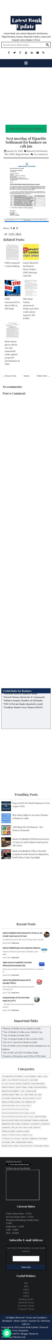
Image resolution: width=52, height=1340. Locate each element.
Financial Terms (26, 1302)
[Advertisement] (26, 6)
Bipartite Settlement (37, 151)
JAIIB (23, 1102)
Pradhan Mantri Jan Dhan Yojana (15, 1109)
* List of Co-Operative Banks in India (19, 1042)
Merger (29, 1102)
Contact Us (34, 1320)
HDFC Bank (29, 1095)
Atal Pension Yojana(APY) (18, 1080)
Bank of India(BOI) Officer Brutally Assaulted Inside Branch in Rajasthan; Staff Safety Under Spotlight (30, 854)
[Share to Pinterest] (20, 234)
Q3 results (45, 1124)
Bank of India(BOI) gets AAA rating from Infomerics (22, 948)
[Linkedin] (31, 52)
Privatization (7, 1120)
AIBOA (45, 1076)
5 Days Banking (30, 1076)
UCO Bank (6, 1142)
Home (26, 375)
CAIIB (22, 1091)
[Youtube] (26, 52)
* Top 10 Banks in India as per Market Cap (22, 1031)
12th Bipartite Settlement (12, 1076)
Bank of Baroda (8, 1087)
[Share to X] (15, 234)
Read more (15, 943)
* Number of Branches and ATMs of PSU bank (23, 1056)
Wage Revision (22, 154)
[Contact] (37, 52)
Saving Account (22, 1131)
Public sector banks (23, 1120)
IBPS (39, 1095)
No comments (41, 154)
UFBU (11, 154)
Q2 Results (35, 1124)
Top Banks (43, 1139)
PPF (34, 1102)
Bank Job (26, 1084)
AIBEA (39, 1076)
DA (22, 1095)
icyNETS (15, 1333)
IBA (6, 154)
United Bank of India (10, 1146)
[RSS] (43, 52)
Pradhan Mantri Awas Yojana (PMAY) (23, 699)
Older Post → (43, 375)
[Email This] (10, 234)
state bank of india (41, 1146)
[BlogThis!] (12, 234)
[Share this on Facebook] (11, 228)
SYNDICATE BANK (8, 1131)
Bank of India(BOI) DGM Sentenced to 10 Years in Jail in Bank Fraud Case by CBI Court (30, 842)
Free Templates (20, 1330)
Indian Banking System (31, 1098)
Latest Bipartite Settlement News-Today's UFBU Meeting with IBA (30, 269)
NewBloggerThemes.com (13, 1336)
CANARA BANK (30, 1091)
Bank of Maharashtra (38, 1087)
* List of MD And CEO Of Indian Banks (20, 1052)
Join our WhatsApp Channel (26, 128)
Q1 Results (25, 1124)
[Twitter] (14, 52)
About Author (20, 1320)
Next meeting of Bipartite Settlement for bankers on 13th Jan (26, 142)
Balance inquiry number (12, 1084)
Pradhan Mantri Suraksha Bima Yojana (18, 1117)
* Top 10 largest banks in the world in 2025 (22, 1038)
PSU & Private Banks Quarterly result (23, 695)
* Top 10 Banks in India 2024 (15, 1035)
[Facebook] (8, 52)
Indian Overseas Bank (11, 1102)
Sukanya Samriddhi (29, 1139)
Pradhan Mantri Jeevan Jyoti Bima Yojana (18, 1113)
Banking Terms (26, 1299)
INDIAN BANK (16, 1098)
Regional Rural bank (24, 1128)
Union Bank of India (24, 1142)
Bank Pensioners (38, 1084)
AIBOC (4, 1080)
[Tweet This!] (14, 228)
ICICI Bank (6, 1098)
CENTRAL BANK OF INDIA (11, 1095)
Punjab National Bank (11, 1124)
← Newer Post (9, 375)
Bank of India (21, 1087)
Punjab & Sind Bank (40, 1120)
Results (37, 1128)
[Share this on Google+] (17, 228)
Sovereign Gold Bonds (11, 1139)
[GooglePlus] (20, 52)
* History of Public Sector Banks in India (21, 1028)
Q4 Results (6, 1128)
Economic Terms (26, 1305)
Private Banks (40, 1117)
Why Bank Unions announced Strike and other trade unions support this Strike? (31, 308)
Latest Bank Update (27, 23)
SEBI (26, 1286)
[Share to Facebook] (17, 234)
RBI (13, 1128)
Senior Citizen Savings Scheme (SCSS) (17, 1135)
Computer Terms (26, 1308)
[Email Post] (5, 233)
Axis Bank (34, 1080)
